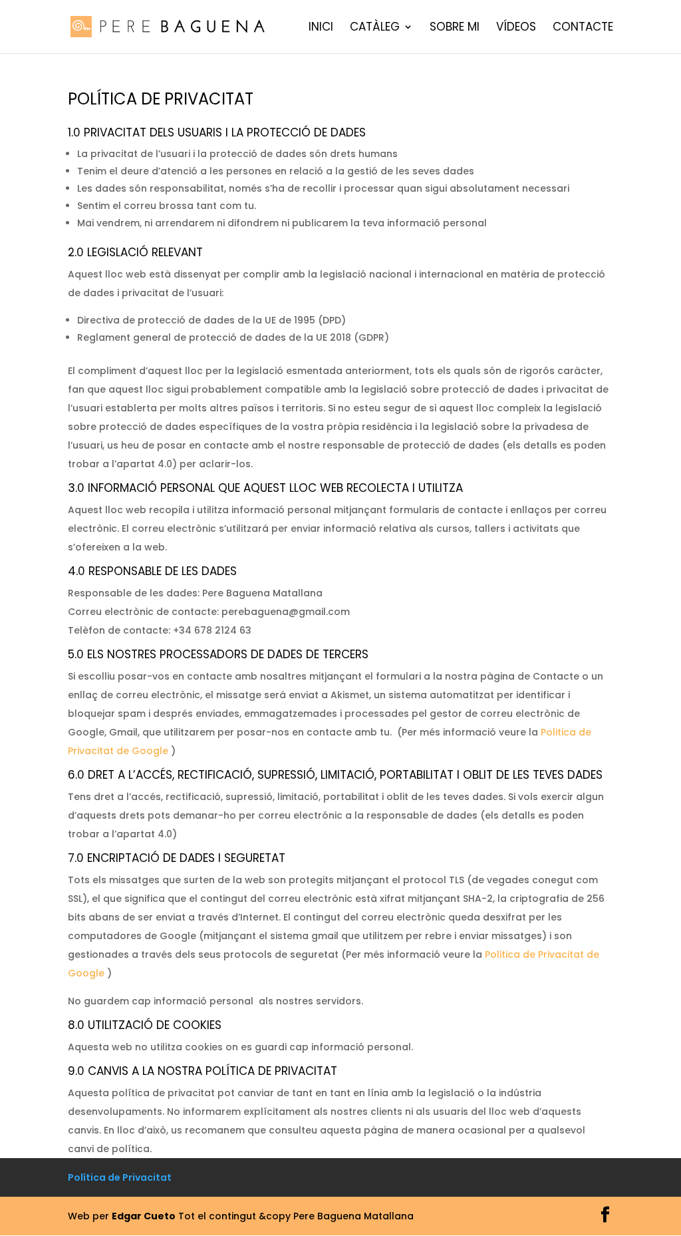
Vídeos (516, 28)
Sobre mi (454, 28)
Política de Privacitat (120, 1177)
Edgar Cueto (144, 1216)
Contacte (583, 28)
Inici (321, 28)
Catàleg (375, 28)
